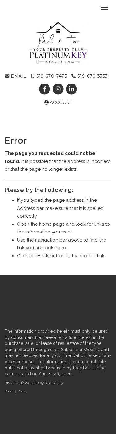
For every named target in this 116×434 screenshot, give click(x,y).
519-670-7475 (51, 76)
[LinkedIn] (71, 89)
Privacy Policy (16, 391)
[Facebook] (45, 89)
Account (60, 102)
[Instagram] (58, 89)
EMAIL (18, 76)
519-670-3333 (92, 76)
